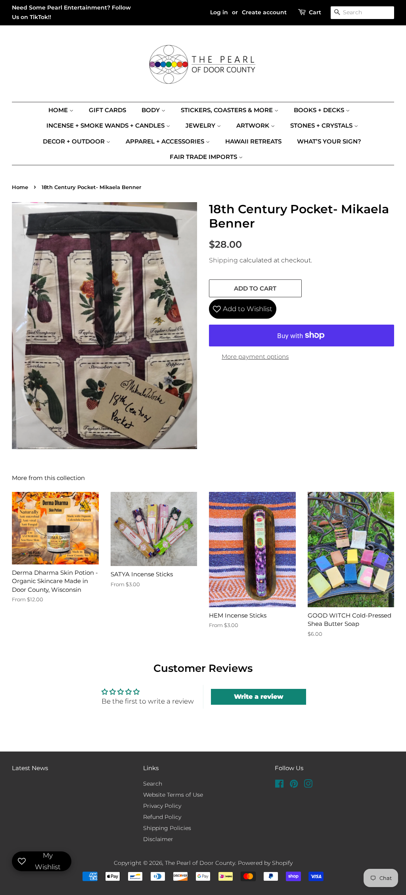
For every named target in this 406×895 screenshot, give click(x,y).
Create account (264, 12)
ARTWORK (253, 125)
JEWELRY (201, 125)
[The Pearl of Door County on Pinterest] (293, 785)
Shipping (223, 260)
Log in (219, 12)
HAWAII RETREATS (253, 141)
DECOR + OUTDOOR (74, 141)
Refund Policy (162, 816)
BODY (151, 110)
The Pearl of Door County (200, 862)
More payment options (255, 356)
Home (58, 110)
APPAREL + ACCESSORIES (166, 141)
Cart (315, 12)
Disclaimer (158, 839)
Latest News (30, 768)
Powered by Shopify (265, 862)
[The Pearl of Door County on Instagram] (308, 785)
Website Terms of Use (173, 794)
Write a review (258, 696)
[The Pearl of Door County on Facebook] (279, 785)
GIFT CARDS (107, 110)
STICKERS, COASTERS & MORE (227, 110)
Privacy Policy (162, 805)
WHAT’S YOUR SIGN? (329, 141)
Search (152, 783)
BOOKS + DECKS (320, 110)
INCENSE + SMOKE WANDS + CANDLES (106, 125)
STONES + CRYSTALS (322, 125)
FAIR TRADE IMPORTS (204, 157)
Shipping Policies (167, 828)
